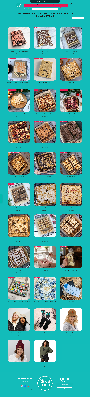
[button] (70, 3)
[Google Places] (25, 8)
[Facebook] (26, 8)
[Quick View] (19, 38)
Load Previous (45, 23)
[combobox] (78, 18)
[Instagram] (28, 8)
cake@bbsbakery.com (25, 378)
